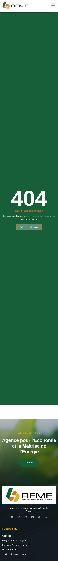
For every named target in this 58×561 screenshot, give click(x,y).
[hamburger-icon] (53, 5)
